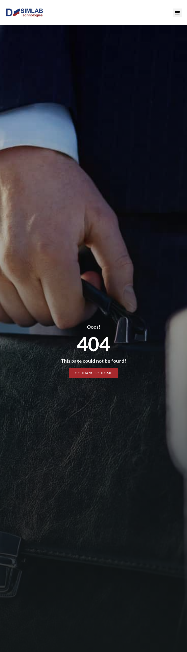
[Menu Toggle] (177, 13)
